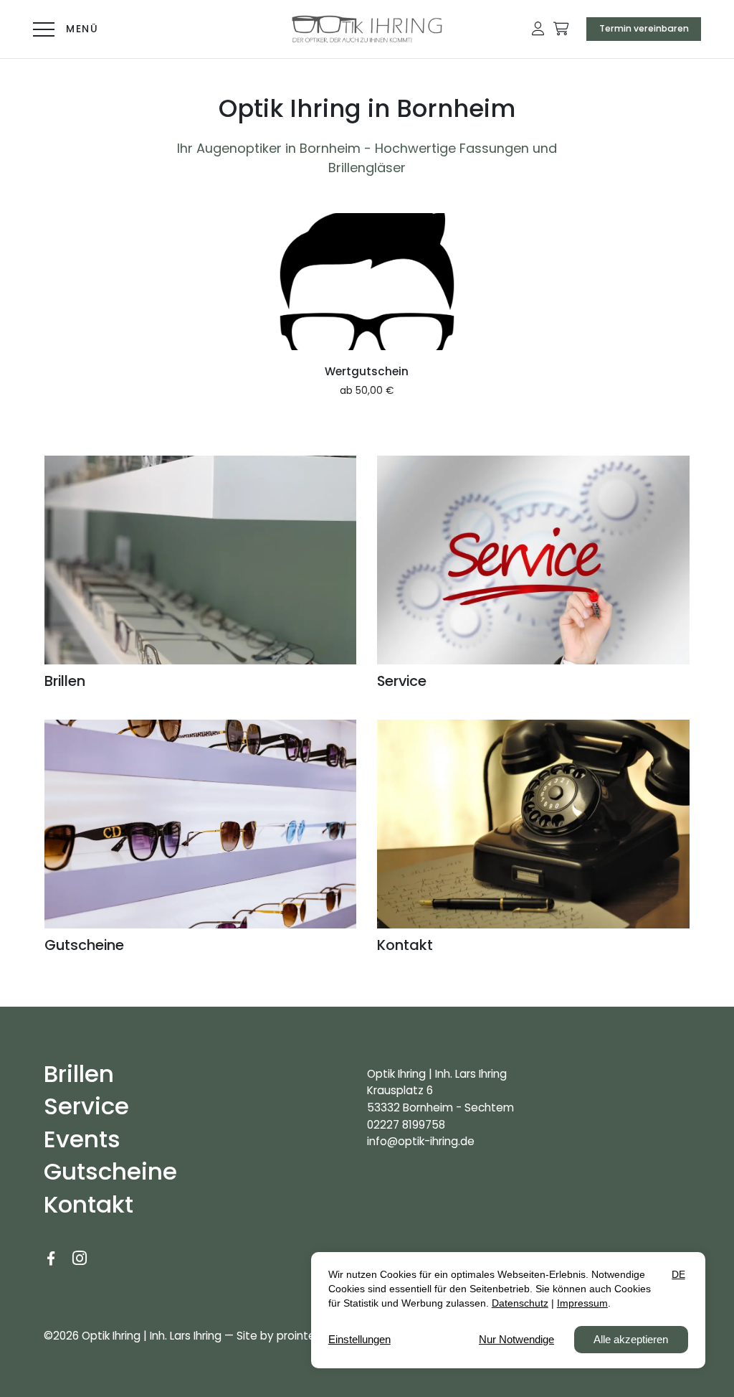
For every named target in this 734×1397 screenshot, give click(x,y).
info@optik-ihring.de (421, 1141)
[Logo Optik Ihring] (367, 29)
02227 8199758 (406, 1124)
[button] (538, 28)
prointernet (307, 1335)
